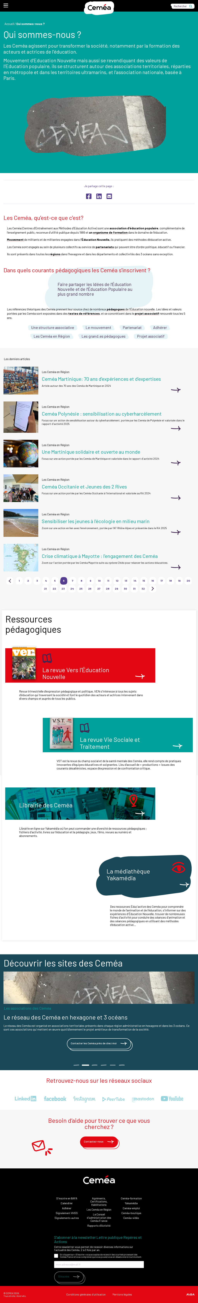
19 (179, 580)
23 (63, 588)
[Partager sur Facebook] (88, 196)
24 (72, 588)
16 (152, 580)
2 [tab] (85, 1065)
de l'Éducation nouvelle (131, 309)
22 (54, 588)
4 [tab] (103, 1065)
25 (81, 588)
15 (144, 580)
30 (125, 588)
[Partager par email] (109, 196)
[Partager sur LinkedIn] (99, 196)
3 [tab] (94, 1065)
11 (108, 580)
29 (116, 588)
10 (99, 580)
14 (135, 580)
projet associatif (147, 313)
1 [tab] (76, 1065)
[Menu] (6, 5)
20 (188, 580)
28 (107, 588)
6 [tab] (121, 1065)
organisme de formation (110, 232)
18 (170, 580)
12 (117, 580)
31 (134, 588)
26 (89, 588)
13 (126, 580)
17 (161, 580)
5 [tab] (112, 1065)
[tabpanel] (99, 1012)
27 (98, 588)
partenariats (105, 247)
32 (143, 588)
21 (45, 588)
